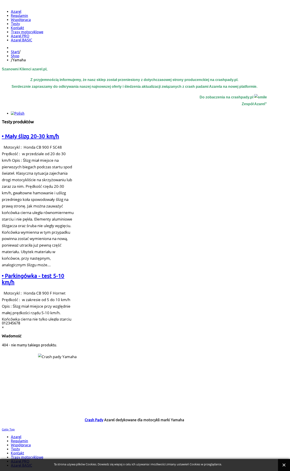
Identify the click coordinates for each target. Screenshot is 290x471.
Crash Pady (94, 420)
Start (15, 52)
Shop (15, 56)
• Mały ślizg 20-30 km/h (30, 136)
